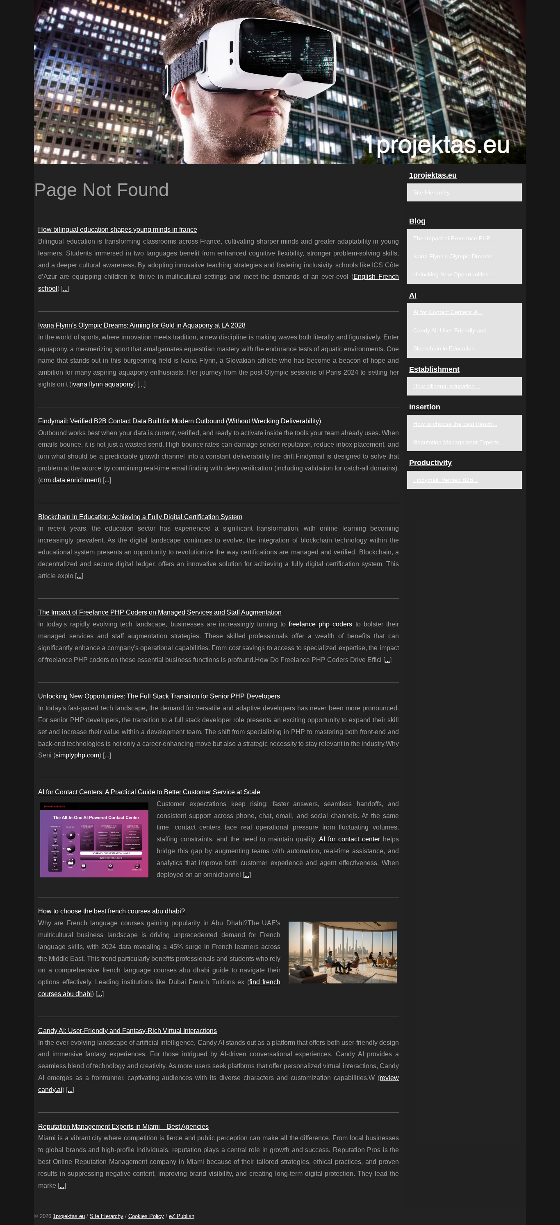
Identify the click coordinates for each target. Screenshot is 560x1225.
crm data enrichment (69, 480)
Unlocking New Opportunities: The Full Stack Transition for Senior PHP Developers (159, 696)
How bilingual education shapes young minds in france (117, 229)
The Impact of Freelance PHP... (453, 238)
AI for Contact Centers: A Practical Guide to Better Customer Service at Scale (149, 792)
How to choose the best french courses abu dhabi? (111, 911)
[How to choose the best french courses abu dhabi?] (343, 951)
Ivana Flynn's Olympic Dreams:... (456, 256)
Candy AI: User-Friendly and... (452, 330)
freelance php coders (321, 624)
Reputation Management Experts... (458, 442)
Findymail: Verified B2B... (445, 480)
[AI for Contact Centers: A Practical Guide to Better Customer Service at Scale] (94, 838)
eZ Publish (181, 1216)
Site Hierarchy (431, 192)
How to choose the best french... (455, 423)
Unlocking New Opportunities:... (454, 274)
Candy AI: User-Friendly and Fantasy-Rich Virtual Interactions (127, 1030)
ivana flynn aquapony (102, 384)
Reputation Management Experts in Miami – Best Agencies (123, 1126)
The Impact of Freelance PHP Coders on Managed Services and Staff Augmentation (160, 612)
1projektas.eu (69, 1216)
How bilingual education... (446, 386)
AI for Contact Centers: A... (448, 312)
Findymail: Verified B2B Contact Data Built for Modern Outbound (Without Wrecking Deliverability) (179, 421)
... (65, 288)
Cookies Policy (146, 1216)
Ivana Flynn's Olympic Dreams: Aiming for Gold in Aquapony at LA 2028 (142, 325)
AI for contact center (349, 839)
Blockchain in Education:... (447, 348)
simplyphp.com (77, 755)
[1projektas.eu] (280, 82)
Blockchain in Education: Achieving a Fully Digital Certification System (140, 516)
